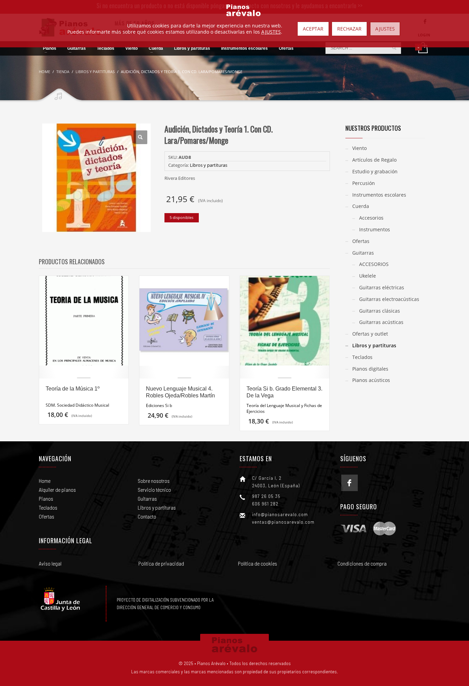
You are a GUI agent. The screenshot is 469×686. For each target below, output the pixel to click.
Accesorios (371, 217)
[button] (140, 137)
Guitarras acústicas (381, 322)
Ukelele (367, 275)
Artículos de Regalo (374, 159)
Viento (359, 148)
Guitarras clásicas (379, 310)
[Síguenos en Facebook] (349, 483)
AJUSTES (271, 32)
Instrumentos (374, 229)
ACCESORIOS (374, 264)
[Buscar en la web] (394, 47)
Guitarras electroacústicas (389, 299)
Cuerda (360, 206)
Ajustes (385, 28)
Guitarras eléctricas (381, 287)
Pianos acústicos (371, 380)
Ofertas (360, 241)
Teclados (362, 357)
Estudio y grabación (375, 171)
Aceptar (313, 28)
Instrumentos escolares (379, 194)
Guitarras (363, 252)
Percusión (363, 183)
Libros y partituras (208, 165)
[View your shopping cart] (422, 48)
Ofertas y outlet (370, 333)
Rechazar (349, 28)
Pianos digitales (370, 368)
